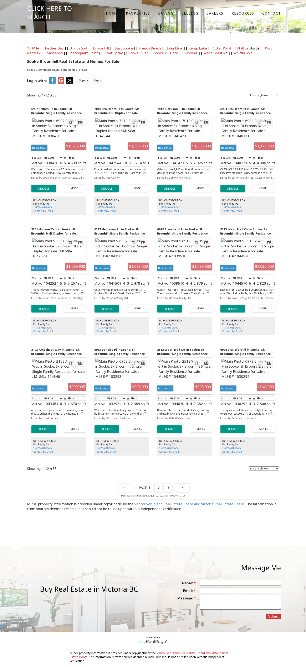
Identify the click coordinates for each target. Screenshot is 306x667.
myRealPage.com (153, 642)
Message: (185, 598)
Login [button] (97, 80)
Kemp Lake (197, 48)
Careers (214, 13)
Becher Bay (54, 48)
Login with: (37, 80)
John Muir (175, 48)
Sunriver (191, 53)
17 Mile (33, 48)
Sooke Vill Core (166, 53)
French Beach (150, 48)
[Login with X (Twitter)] (69, 82)
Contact (271, 13)
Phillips (242, 48)
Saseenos (55, 53)
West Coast (212, 53)
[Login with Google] (61, 82)
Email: (188, 590)
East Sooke (124, 48)
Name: (188, 583)
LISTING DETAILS (43, 188)
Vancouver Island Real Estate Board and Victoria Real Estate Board (189, 503)
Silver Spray (113, 53)
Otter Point (222, 48)
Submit (273, 616)
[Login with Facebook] (52, 82)
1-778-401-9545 (42, 207)
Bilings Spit (78, 48)
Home (112, 13)
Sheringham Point (83, 53)
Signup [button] (83, 80)
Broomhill (101, 48)
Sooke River (138, 53)
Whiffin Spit (242, 53)
